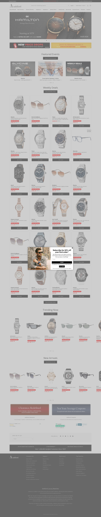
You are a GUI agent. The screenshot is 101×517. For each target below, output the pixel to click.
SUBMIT (62, 262)
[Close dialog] (72, 248)
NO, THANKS (62, 266)
